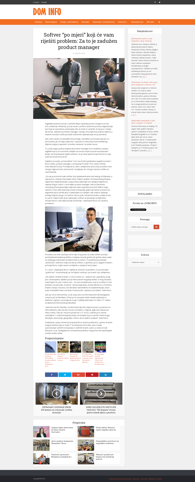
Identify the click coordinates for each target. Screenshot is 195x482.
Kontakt (44, 2)
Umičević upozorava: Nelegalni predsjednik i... (62, 455)
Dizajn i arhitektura (69, 22)
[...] (135, 71)
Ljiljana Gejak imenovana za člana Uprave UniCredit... (62, 429)
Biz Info (150, 22)
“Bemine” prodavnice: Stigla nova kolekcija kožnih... (105, 456)
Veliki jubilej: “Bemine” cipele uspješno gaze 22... (106, 428)
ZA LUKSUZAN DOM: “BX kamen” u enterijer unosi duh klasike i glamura (87, 358)
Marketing (152, 479)
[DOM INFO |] (47, 11)
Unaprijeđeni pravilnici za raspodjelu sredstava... (107, 442)
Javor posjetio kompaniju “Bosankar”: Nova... (62, 442)
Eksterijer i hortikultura (103, 22)
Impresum (136, 479)
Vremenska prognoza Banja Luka (120, 479)
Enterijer (85, 22)
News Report (51, 22)
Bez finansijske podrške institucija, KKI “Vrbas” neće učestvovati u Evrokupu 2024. (99, 359)
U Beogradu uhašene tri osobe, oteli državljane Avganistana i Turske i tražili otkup (144, 114)
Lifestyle (122, 22)
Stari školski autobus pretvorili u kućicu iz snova (63, 357)
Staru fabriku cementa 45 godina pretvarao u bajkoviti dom (75, 357)
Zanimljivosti (137, 22)
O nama (36, 2)
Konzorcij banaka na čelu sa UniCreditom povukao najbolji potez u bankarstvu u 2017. (50, 360)
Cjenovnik (144, 479)
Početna (38, 22)
